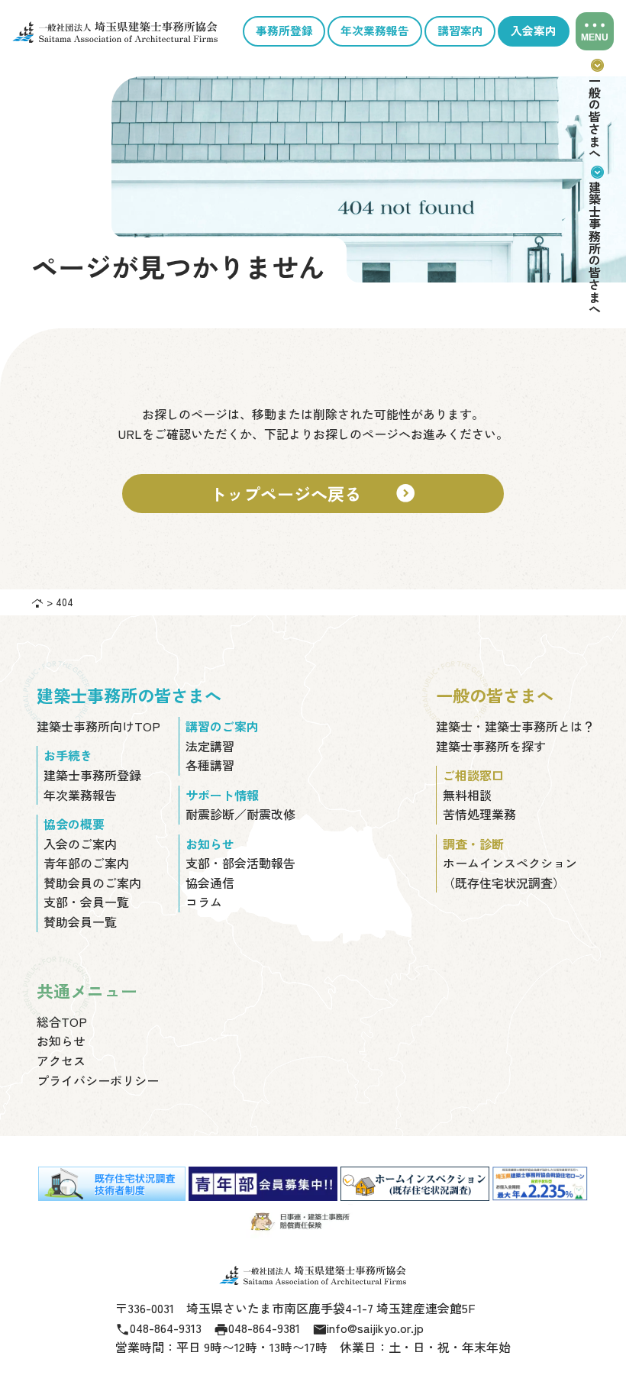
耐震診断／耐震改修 (240, 814)
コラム (204, 902)
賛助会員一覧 (80, 921)
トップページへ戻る (312, 493)
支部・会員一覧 (86, 902)
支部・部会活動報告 (240, 863)
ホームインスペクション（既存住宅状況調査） (510, 873)
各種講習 (210, 765)
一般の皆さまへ (595, 108)
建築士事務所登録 (92, 775)
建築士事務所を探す (491, 746)
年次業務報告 (374, 31)
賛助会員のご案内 (92, 882)
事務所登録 (284, 31)
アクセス (61, 1060)
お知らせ (61, 1040)
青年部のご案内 (86, 863)
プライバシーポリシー (98, 1080)
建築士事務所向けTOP (98, 726)
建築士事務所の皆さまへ (595, 239)
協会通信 (210, 882)
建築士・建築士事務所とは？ (515, 726)
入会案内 (534, 31)
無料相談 (467, 795)
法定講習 (210, 746)
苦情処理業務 (479, 814)
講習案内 (460, 31)
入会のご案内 (80, 843)
